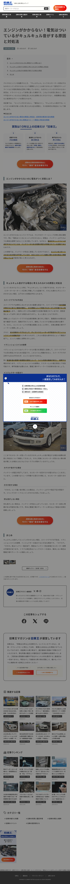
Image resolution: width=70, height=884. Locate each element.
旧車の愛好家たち (63, 15)
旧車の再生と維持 (36, 15)
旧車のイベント (50, 15)
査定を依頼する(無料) (60, 8)
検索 (46, 8)
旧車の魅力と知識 (6, 15)
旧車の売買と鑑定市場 (21, 15)
